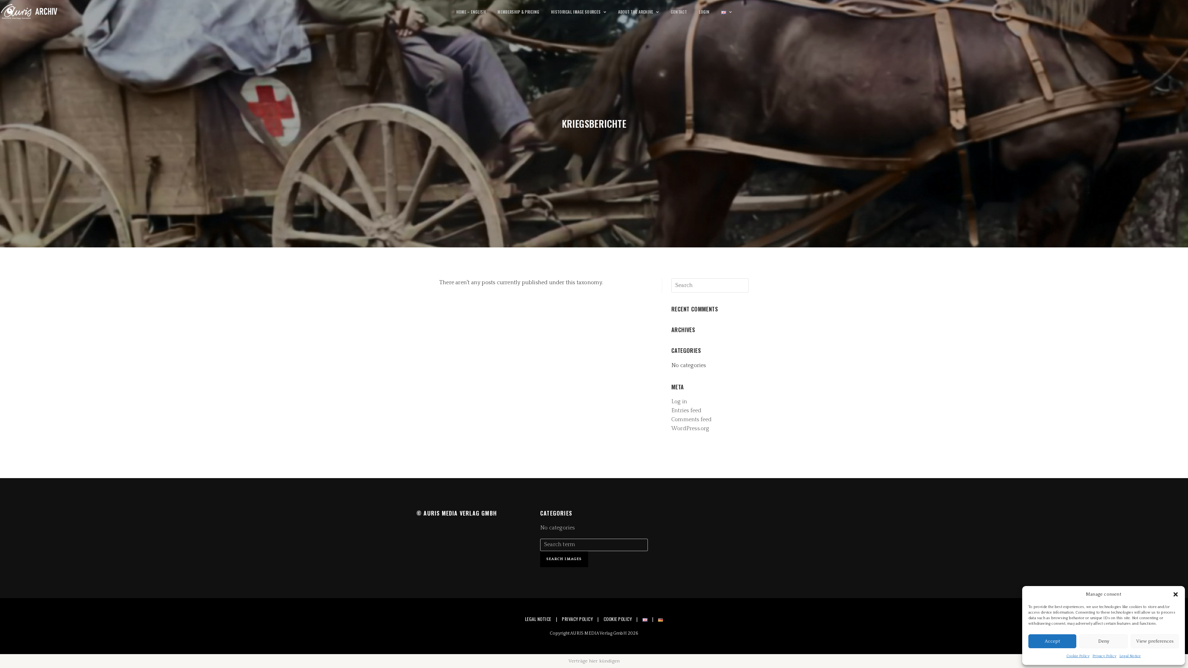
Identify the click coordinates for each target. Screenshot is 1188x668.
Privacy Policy (1104, 656)
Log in (679, 402)
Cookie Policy (1078, 656)
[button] (1176, 594)
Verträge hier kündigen (594, 661)
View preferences (1154, 641)
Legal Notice (1130, 656)
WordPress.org (690, 429)
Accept (1052, 641)
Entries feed (686, 411)
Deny (1103, 641)
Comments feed (691, 420)
